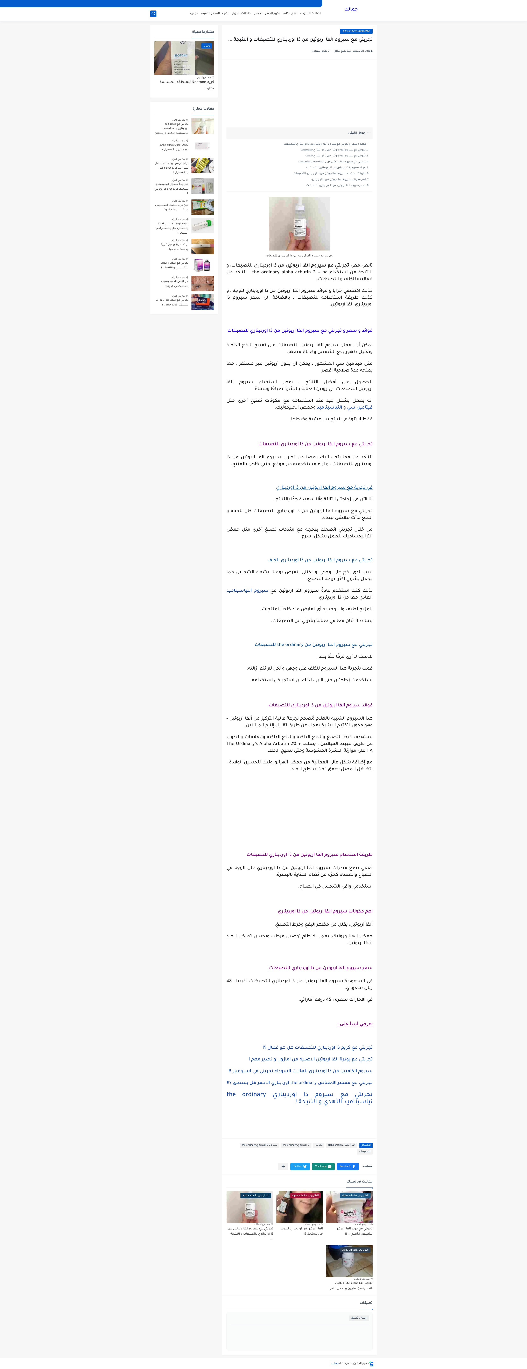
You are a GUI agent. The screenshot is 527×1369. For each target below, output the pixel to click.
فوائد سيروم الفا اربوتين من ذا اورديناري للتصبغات (336, 168)
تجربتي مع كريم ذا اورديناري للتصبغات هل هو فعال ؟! (318, 1048)
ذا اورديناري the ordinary (296, 1145)
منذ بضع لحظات (361, 1224)
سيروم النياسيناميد (247, 591)
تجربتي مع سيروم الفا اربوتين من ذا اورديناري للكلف (335, 156)
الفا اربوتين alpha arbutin (356, 31)
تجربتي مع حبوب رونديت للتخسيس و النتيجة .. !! (174, 265)
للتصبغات (365, 1151)
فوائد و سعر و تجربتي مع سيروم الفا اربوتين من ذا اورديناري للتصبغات (324, 144)
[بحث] (153, 13)
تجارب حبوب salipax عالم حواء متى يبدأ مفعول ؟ (174, 147)
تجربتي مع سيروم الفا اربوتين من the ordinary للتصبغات (331, 162)
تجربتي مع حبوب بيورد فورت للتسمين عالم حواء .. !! (172, 302)
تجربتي (258, 13)
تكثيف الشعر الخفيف (215, 13)
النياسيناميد (329, 407)
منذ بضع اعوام (204, 77)
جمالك (351, 9)
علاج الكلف (290, 13)
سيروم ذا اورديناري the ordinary (259, 1145)
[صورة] (202, 126)
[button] (348, 1166)
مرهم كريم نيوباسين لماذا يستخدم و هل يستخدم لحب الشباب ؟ (171, 229)
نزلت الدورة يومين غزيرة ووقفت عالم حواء (174, 247)
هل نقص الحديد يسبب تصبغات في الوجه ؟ (174, 284)
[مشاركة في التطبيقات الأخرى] (283, 1166)
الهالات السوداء (310, 13)
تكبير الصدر (272, 13)
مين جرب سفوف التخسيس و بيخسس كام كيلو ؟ (171, 207)
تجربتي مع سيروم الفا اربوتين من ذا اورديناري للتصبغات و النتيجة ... (250, 1234)
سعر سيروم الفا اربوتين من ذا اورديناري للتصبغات (336, 185)
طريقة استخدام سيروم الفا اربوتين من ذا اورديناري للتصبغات (330, 173)
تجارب (194, 13)
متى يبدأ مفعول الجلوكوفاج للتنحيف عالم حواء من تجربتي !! (171, 189)
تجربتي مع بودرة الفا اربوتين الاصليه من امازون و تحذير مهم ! (311, 1059)
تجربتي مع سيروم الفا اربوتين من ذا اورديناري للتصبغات (333, 150)
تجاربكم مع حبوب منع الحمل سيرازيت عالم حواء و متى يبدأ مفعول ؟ (171, 168)
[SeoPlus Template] (371, 1364)
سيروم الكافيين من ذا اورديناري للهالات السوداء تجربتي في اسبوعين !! (301, 1071)
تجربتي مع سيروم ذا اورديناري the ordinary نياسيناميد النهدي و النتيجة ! (171, 129)
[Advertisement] (299, 95)
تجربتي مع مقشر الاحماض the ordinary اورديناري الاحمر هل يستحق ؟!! (300, 1083)
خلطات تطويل (241, 13)
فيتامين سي (360, 407)
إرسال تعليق (359, 1318)
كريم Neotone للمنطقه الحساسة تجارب (187, 85)
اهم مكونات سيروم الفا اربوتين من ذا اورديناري (338, 179)
